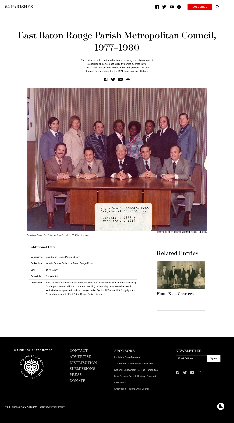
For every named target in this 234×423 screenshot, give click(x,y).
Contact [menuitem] (79, 351)
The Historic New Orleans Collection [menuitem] (133, 363)
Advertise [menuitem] (80, 357)
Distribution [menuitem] (83, 363)
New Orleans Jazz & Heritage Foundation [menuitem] (136, 376)
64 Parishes (19, 6)
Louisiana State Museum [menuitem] (127, 357)
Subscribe (200, 7)
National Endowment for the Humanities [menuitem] (136, 369)
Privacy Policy (57, 407)
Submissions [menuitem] (82, 369)
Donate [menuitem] (77, 381)
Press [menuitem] (76, 375)
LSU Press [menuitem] (120, 382)
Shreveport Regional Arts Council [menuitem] (131, 388)
